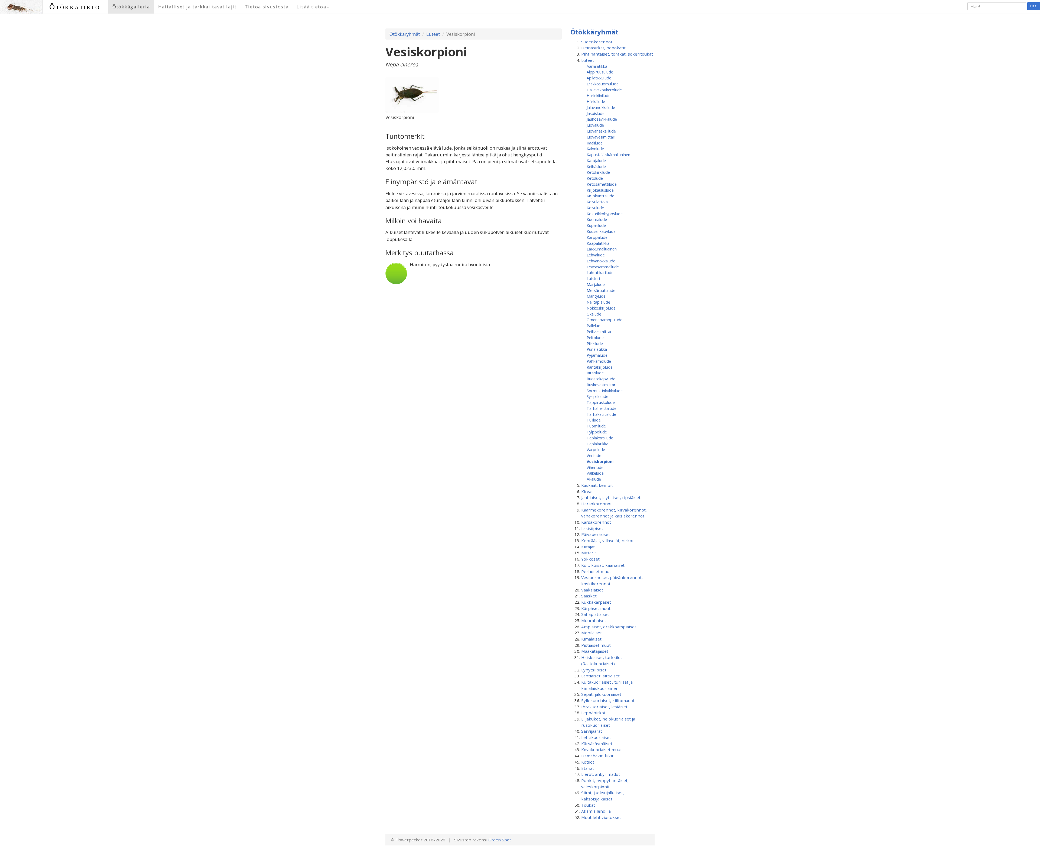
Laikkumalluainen (602, 249)
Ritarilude (595, 372)
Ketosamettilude (602, 184)
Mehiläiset (591, 632)
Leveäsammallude (603, 266)
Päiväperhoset (595, 534)
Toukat (588, 805)
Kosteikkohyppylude (605, 213)
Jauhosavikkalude (602, 119)
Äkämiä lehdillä (596, 811)
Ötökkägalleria (131, 7)
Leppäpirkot (593, 712)
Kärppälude (597, 237)
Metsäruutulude (601, 290)
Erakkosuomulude (603, 83)
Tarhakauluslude (601, 414)
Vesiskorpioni (600, 461)
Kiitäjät (588, 546)
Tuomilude (596, 426)
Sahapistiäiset (595, 614)
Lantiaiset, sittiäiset (600, 675)
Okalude (594, 314)
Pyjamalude (597, 355)
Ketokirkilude (598, 172)
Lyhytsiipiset (593, 670)
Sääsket (589, 596)
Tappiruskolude (601, 402)
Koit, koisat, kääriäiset (603, 565)
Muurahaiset (593, 620)
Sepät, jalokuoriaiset (601, 694)
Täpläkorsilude (600, 437)
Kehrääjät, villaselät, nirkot (607, 540)
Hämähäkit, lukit (597, 755)
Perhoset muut (596, 571)
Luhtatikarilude (600, 272)
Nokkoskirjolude (601, 308)
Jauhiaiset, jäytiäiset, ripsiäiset (611, 497)
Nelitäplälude (598, 302)
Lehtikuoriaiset (596, 737)
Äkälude (594, 479)
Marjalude (596, 284)
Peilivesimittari (600, 331)
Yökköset (590, 559)
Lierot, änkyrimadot (600, 774)
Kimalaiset (591, 639)
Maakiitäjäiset (594, 651)
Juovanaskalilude (601, 131)
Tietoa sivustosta (267, 7)
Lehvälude (596, 255)
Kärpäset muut (595, 608)
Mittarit (588, 552)
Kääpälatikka (598, 243)
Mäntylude (596, 296)
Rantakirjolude (600, 367)
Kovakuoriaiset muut (601, 749)
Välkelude (595, 473)
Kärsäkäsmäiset (596, 743)
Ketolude (595, 178)
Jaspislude (595, 113)
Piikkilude (595, 343)
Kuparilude (596, 225)
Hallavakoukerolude (604, 89)
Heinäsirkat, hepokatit (603, 47)
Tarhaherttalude (601, 408)
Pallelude (595, 325)
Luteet (433, 34)
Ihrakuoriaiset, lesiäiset (604, 706)
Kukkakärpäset (596, 602)
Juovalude (595, 125)
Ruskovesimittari (601, 384)
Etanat (587, 768)
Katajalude (596, 160)
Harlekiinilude (598, 95)
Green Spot (499, 839)
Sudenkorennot (596, 41)
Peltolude (595, 337)
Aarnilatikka (597, 66)
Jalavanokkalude (601, 107)
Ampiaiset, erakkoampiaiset (608, 626)
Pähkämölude (599, 361)
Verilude (594, 455)
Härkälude (596, 101)
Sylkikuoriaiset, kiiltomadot (608, 700)
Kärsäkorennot (596, 522)
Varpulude (596, 449)
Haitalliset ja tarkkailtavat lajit (197, 7)
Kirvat (587, 491)
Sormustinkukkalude (605, 390)
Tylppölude (597, 432)
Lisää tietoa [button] (311, 7)
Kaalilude (595, 143)
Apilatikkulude (599, 78)
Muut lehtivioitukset (601, 817)
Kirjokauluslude (600, 190)
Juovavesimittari (601, 137)
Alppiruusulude (600, 72)
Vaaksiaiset (592, 590)
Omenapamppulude (604, 319)
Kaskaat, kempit (597, 485)
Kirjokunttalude (600, 195)
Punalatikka (597, 349)
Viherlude (595, 467)
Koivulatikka (597, 201)
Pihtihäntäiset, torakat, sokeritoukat (617, 54)
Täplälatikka (597, 443)
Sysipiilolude (597, 396)
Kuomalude (597, 219)
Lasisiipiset (592, 528)
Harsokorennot (596, 503)
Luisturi (593, 278)
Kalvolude (595, 148)
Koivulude (595, 207)
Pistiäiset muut (596, 645)
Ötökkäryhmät (404, 34)
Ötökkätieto (74, 6)
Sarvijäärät (591, 731)
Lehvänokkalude (601, 260)
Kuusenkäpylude (601, 231)
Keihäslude (596, 166)
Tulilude (594, 420)
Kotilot (587, 762)
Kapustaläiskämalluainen (608, 154)
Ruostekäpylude (601, 378)
